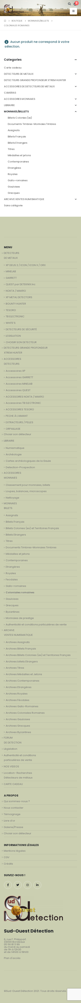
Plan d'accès (12, 958)
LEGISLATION (13, 336)
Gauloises (14, 187)
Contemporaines (18, 161)
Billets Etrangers (17, 143)
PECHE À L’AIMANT (17, 416)
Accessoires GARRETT (19, 377)
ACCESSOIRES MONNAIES (19, 99)
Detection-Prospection (20, 467)
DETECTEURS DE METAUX (18, 74)
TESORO (11, 310)
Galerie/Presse (13, 827)
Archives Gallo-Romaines (22, 706)
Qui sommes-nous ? (17, 801)
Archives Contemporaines (22, 681)
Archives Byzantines (18, 732)
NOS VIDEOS (11, 766)
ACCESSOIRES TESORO (20, 409)
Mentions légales (15, 851)
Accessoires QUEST (18, 390)
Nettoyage (12, 498)
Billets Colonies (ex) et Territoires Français (32, 528)
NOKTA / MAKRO (16, 291)
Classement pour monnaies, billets (28, 485)
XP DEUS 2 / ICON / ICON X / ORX (26, 265)
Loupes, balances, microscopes (26, 491)
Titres (11, 149)
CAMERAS (10, 93)
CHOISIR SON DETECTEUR (21, 342)
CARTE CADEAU (13, 784)
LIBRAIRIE (9, 105)
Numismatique (15, 448)
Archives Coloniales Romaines (25, 713)
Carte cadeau (12, 67)
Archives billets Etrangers (22, 661)
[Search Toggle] (69, 4)
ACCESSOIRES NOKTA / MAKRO (25, 397)
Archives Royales (17, 693)
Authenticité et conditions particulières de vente (36, 624)
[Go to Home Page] (5, 20)
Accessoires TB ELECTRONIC (23, 403)
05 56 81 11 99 (12, 944)
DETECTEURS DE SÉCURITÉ (21, 329)
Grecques (14, 193)
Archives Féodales (17, 700)
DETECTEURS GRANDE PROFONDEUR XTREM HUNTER (35, 80)
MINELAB (11, 271)
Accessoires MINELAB (19, 384)
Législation (10, 749)
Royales (12, 174)
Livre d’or (9, 821)
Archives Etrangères (18, 687)
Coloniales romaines (20, 592)
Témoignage (12, 814)
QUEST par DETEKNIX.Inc (20, 284)
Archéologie (14, 454)
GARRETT (11, 278)
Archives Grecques (18, 726)
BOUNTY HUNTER (16, 304)
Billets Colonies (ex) (20, 118)
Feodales (12, 579)
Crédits (8, 864)
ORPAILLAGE (13, 429)
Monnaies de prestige (20, 618)
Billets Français (17, 136)
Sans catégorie (13, 205)
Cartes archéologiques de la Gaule (28, 461)
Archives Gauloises (18, 719)
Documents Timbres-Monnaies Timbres (32, 124)
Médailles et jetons (19, 155)
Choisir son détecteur (17, 434)
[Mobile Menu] (73, 11)
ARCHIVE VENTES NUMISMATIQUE (24, 199)
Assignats (14, 130)
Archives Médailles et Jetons (24, 674)
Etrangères (14, 168)
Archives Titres (15, 668)
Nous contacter (13, 808)
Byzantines (12, 612)
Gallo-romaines (18, 180)
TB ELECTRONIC (15, 316)
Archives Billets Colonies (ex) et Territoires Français (38, 655)
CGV (6, 857)
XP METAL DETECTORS (19, 297)
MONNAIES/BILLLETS (16, 111)
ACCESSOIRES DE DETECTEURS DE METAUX (29, 86)
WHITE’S (11, 323)
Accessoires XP (15, 371)
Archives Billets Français (21, 648)
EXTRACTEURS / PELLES (19, 422)
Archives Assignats (18, 642)
